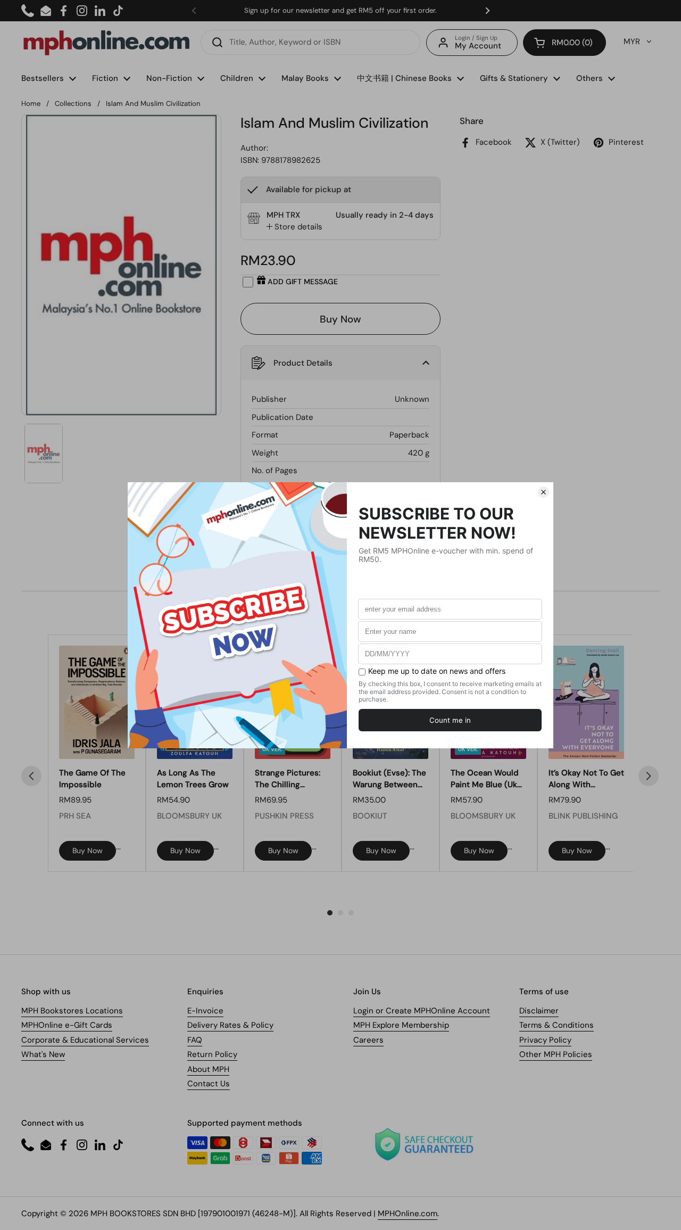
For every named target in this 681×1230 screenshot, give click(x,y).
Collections (73, 103)
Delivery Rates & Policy (230, 1025)
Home (30, 103)
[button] (564, 42)
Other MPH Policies (555, 1054)
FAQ (194, 1040)
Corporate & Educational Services (85, 1040)
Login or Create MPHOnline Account (421, 1010)
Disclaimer (539, 1010)
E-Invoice (205, 1010)
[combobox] (310, 42)
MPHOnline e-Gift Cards (66, 1025)
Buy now (87, 850)
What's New (43, 1054)
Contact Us (208, 1083)
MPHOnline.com (407, 1213)
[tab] (294, 227)
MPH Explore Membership (401, 1025)
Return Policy (212, 1054)
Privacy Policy (545, 1040)
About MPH (208, 1069)
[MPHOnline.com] (106, 43)
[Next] (648, 776)
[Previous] (31, 776)
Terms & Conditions (556, 1025)
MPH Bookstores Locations (72, 1010)
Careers (368, 1040)
